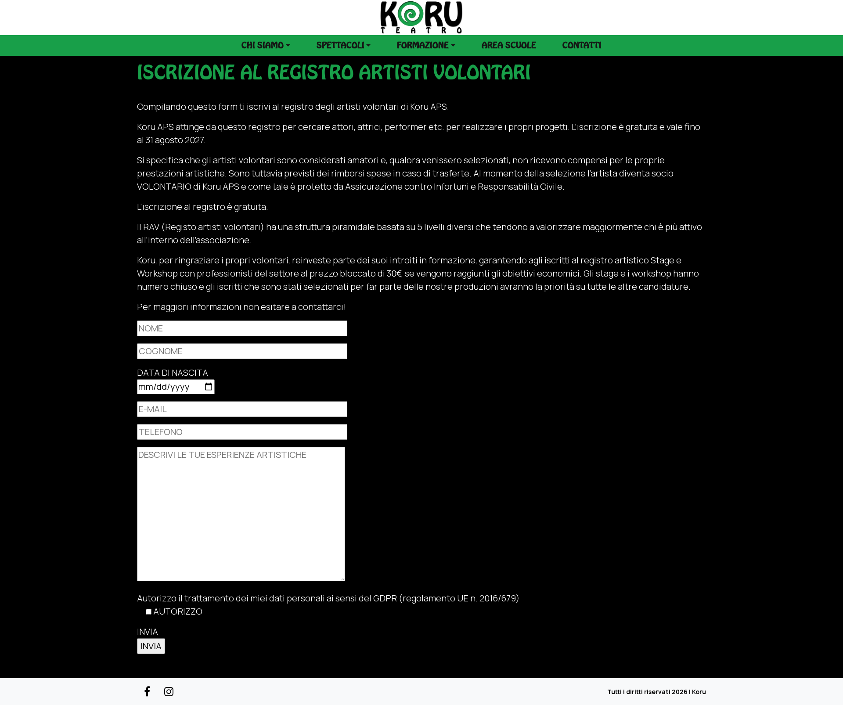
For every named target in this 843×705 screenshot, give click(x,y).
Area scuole (509, 45)
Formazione (423, 45)
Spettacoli (340, 45)
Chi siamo (262, 45)
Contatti (582, 45)
